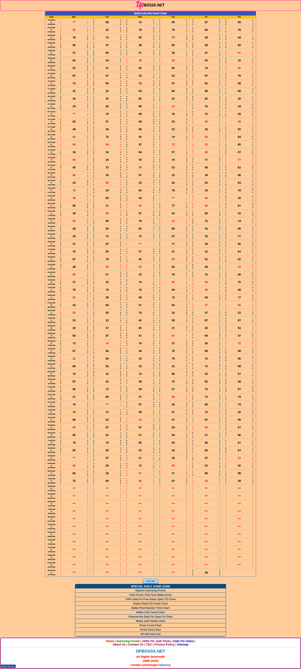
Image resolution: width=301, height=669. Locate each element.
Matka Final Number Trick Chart (150, 607)
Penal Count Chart (150, 625)
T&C (149, 644)
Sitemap (182, 644)
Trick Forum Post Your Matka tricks (150, 594)
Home (110, 641)
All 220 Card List (150, 634)
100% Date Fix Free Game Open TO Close (150, 599)
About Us (119, 644)
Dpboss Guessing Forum (150, 590)
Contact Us (135, 644)
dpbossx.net (150, 651)
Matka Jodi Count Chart (150, 612)
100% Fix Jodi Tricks (156, 641)
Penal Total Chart (150, 629)
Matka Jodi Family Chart (150, 620)
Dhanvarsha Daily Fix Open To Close (151, 616)
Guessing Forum (128, 641)
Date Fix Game (183, 641)
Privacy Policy (164, 644)
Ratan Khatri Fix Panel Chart (150, 603)
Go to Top (150, 581)
